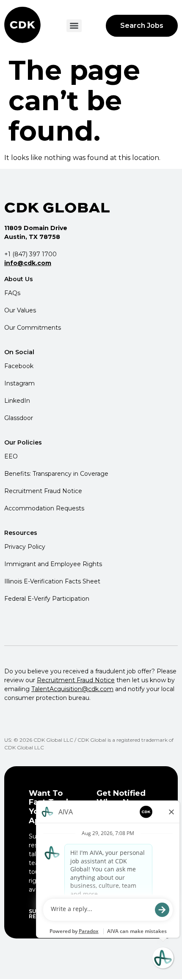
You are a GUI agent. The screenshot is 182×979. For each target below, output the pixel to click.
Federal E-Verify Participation (46, 598)
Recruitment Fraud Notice (43, 491)
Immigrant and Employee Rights (53, 564)
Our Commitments (32, 327)
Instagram (19, 383)
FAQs (12, 293)
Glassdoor (18, 418)
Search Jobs (141, 26)
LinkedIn (17, 400)
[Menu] (74, 25)
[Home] (23, 26)
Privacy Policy (24, 547)
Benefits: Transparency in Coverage (56, 473)
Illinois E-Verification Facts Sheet (52, 581)
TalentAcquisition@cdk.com (72, 689)
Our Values (20, 310)
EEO (11, 456)
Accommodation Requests (44, 508)
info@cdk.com (27, 263)
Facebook (18, 366)
